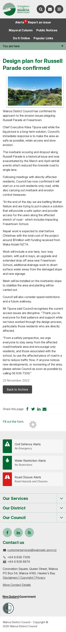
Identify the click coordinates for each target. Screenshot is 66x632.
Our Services (15, 498)
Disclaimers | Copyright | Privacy (24, 577)
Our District (14, 507)
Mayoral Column (21, 30)
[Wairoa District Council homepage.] (16, 9)
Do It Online (21, 38)
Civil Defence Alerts (28, 446)
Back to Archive (17, 389)
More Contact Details (17, 585)
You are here (11, 46)
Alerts (20, 22)
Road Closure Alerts (31, 479)
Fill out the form (13, 421)
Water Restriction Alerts (30, 462)
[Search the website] (41, 9)
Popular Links (43, 38)
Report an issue (39, 22)
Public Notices (46, 30)
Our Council (14, 517)
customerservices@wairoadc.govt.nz (32, 550)
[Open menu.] (59, 9)
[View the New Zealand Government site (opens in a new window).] (19, 597)
